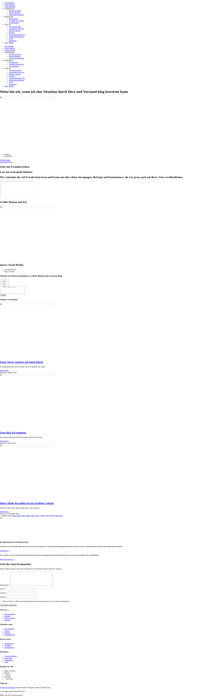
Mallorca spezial (14, 31)
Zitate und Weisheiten (16, 15)
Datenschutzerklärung (16, 37)
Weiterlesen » (4, 370)
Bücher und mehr (15, 11)
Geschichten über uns (16, 29)
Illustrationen (13, 19)
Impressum (13, 41)
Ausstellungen (14, 23)
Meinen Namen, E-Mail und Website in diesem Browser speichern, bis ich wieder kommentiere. (36, 601)
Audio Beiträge (9, 7)
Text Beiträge (9, 3)
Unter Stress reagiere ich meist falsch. (21, 362)
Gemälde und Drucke (16, 21)
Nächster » (59, 516)
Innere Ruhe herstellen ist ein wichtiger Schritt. (27, 503)
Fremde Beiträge (15, 13)
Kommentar (5, 585)
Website (3, 597)
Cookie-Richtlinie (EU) (17, 35)
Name (3, 589)
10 (52, 516)
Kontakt (12, 33)
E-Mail (3, 593)
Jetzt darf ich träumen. (13, 432)
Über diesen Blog (15, 27)
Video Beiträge (9, 5)
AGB (11, 39)
